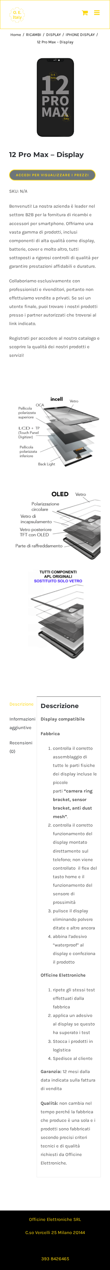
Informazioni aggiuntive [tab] (21, 723)
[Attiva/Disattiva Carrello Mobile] (85, 12)
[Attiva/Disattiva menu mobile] (97, 12)
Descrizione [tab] (21, 704)
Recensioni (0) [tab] (20, 747)
